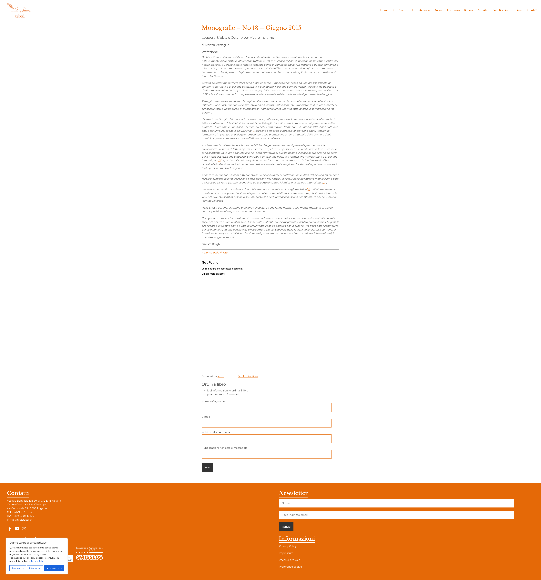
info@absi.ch (24, 519)
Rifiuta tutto (35, 568)
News (438, 10)
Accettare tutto (54, 568)
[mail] (24, 528)
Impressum (286, 553)
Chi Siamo (400, 10)
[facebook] (10, 528)
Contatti (532, 10)
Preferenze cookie (290, 566)
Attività (482, 10)
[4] (308, 189)
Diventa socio (421, 10)
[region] (37, 556)
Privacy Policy (38, 561)
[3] (324, 182)
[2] (219, 160)
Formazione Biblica (460, 10)
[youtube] (17, 528)
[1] (252, 130)
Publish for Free (248, 376)
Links (518, 10)
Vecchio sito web (289, 560)
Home (384, 10)
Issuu (221, 376)
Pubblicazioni (501, 10)
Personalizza (18, 568)
